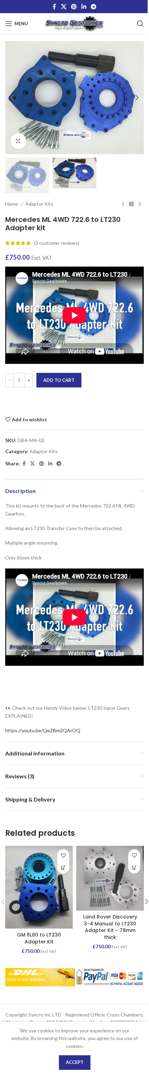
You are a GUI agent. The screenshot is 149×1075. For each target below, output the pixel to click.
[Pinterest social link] (74, 6)
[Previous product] (123, 204)
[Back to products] (131, 204)
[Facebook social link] (54, 6)
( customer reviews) (56, 243)
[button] (12, 98)
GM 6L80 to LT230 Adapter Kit (39, 938)
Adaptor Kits (39, 204)
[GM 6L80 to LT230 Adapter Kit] (39, 887)
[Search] (140, 23)
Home (11, 204)
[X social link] (64, 6)
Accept (75, 1062)
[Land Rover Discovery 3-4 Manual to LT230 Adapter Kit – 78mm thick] (110, 878)
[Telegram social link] (93, 6)
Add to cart (58, 380)
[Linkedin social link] (83, 6)
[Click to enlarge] (18, 141)
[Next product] (139, 204)
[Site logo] (75, 23)
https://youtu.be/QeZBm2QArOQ (42, 730)
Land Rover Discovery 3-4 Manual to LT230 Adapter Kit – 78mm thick (110, 927)
